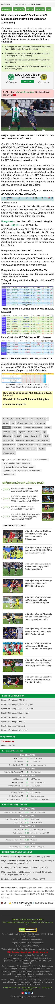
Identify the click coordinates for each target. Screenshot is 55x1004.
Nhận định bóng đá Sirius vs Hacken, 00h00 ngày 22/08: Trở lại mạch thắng (38, 566)
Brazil (14, 432)
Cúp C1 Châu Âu (42, 419)
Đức (32, 419)
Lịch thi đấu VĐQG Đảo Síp (14, 805)
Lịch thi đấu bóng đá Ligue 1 (13, 726)
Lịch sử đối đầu (8, 440)
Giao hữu (42, 449)
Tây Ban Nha (20, 419)
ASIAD (46, 436)
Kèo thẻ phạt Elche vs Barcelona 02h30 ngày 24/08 (23, 879)
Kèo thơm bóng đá (9, 444)
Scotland (34, 436)
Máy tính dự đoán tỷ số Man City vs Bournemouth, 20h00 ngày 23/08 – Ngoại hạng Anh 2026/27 (25, 498)
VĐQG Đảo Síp (7, 741)
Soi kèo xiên (20, 440)
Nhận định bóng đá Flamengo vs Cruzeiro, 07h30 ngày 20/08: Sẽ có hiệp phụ (38, 583)
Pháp (12, 423)
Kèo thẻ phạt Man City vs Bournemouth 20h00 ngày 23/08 (24, 489)
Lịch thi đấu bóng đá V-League (14, 730)
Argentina (22, 432)
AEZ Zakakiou (24, 460)
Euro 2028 (28, 423)
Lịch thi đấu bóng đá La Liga (13, 717)
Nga (44, 432)
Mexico (38, 432)
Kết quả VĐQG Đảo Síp (12, 751)
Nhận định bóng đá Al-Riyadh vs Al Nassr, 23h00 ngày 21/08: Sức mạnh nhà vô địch (38, 550)
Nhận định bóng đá (24, 92)
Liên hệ (15, 922)
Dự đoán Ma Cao (8, 449)
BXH (48, 9)
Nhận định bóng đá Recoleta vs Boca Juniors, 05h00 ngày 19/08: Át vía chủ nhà (38, 631)
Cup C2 (5, 423)
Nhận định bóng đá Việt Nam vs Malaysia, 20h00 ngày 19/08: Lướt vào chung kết (38, 600)
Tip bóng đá (21, 449)
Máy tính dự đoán (43, 440)
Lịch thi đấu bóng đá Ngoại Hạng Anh (17, 704)
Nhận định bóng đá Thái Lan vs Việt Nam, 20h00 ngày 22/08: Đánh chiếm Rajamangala (38, 535)
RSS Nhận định (37, 894)
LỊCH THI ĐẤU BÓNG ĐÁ (13, 696)
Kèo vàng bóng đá (9, 453)
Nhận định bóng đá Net (26, 888)
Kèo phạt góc (30, 440)
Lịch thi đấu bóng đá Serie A (13, 721)
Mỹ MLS (30, 432)
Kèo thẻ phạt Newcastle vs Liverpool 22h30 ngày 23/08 (23, 507)
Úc (40, 436)
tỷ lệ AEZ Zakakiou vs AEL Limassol (19, 467)
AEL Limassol (41, 460)
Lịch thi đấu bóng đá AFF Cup (14, 700)
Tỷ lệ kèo (40, 9)
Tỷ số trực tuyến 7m (14, 891)
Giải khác (6, 427)
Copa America (16, 427)
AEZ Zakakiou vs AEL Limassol (17, 463)
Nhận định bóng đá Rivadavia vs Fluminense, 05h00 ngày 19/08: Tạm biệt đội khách (38, 616)
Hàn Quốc (6, 432)
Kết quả (30, 9)
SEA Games (47, 444)
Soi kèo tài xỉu (31, 449)
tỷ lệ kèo (15, 225)
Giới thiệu (7, 922)
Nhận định (6, 9)
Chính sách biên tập (11, 987)
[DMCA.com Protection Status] (28, 931)
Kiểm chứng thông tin (31, 987)
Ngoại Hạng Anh (8, 419)
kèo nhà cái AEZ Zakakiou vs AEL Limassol (22, 470)
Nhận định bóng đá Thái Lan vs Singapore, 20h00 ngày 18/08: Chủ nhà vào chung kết (38, 646)
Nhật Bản (48, 427)
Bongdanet (7, 221)
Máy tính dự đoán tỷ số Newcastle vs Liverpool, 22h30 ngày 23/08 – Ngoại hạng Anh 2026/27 (25, 516)
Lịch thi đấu (19, 9)
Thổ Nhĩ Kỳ (17, 436)
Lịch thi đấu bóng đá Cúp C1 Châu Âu (17, 709)
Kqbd (40, 888)
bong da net (9, 474)
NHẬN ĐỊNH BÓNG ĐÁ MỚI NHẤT (17, 852)
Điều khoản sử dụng (29, 922)
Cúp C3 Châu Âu (34, 444)
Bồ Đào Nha (7, 436)
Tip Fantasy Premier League (33, 427)
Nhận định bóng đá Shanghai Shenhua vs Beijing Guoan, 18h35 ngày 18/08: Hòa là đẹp (38, 662)
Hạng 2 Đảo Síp (8, 745)
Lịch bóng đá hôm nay (34, 891)
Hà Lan (26, 436)
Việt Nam (20, 423)
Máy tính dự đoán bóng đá (18, 894)
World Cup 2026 (40, 423)
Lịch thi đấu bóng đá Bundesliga (14, 713)
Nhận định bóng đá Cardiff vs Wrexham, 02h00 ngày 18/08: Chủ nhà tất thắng (38, 679)
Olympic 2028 (22, 444)
